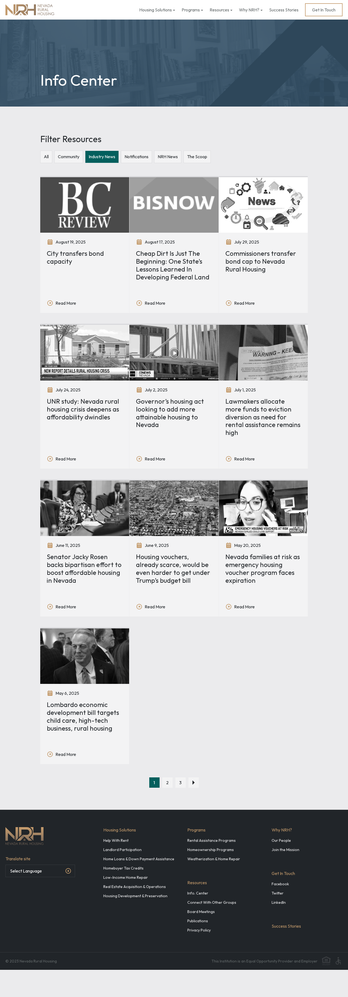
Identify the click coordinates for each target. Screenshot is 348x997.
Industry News (102, 156)
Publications (197, 920)
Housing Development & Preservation (135, 895)
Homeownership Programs (210, 849)
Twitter (278, 893)
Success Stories (284, 10)
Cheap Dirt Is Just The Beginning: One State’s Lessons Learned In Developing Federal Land (172, 265)
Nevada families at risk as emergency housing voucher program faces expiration (262, 568)
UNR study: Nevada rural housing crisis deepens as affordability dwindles (83, 409)
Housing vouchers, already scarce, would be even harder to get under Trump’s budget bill (173, 568)
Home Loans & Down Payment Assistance (138, 858)
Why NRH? (249, 10)
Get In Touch (323, 10)
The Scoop (197, 156)
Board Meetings (201, 911)
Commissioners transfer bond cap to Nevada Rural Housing (260, 261)
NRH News (168, 156)
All (46, 156)
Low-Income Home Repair (125, 877)
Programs (191, 10)
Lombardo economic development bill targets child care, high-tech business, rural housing (83, 716)
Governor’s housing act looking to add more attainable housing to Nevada (170, 413)
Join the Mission (285, 849)
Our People (281, 840)
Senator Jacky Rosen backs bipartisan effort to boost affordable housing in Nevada (84, 568)
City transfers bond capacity (75, 257)
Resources (219, 10)
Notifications (136, 156)
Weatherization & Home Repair (213, 858)
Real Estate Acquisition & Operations (134, 886)
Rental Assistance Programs (211, 840)
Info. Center (197, 893)
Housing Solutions (155, 10)
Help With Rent (116, 840)
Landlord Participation (122, 849)
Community (68, 156)
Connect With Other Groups (211, 902)
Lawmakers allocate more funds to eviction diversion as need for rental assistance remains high (262, 417)
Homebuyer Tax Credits (123, 868)
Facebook (280, 883)
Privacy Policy (199, 930)
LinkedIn (279, 902)
